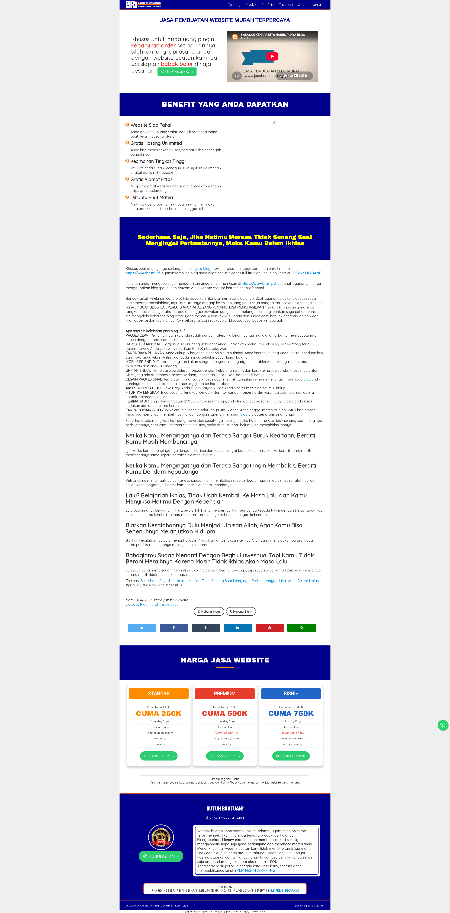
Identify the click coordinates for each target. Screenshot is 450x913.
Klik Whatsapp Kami (178, 71)
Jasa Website (315, 905)
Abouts (144, 905)
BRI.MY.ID (133, 905)
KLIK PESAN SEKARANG (256, 870)
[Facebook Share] (174, 627)
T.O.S (178, 905)
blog (307, 379)
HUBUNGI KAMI (163, 856)
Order (302, 5)
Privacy (154, 905)
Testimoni (286, 5)
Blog (185, 905)
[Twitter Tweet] (142, 627)
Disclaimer (167, 905)
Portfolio (268, 5)
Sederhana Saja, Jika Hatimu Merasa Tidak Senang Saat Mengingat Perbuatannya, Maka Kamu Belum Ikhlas (230, 581)
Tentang (234, 5)
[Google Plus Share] (206, 627)
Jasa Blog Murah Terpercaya (155, 604)
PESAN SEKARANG (160, 756)
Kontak (317, 5)
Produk (251, 5)
